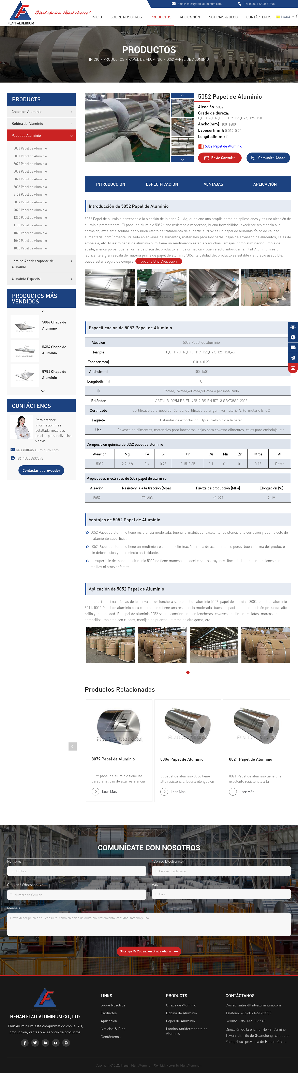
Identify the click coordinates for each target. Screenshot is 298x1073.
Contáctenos (258, 17)
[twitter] (35, 1043)
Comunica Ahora (271, 157)
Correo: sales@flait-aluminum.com (253, 1005)
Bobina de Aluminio (27, 123)
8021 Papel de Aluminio (30, 179)
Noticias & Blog (223, 17)
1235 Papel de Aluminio (30, 217)
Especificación (162, 184)
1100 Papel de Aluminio (30, 225)
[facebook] (25, 1043)
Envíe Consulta (223, 157)
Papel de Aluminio (145, 59)
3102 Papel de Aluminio (30, 194)
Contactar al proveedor (41, 470)
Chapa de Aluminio (27, 111)
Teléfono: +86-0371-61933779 (248, 1012)
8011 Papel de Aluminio (30, 156)
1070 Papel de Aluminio (30, 233)
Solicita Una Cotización (159, 261)
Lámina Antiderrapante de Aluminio (33, 263)
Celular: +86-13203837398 (246, 1020)
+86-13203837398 (29, 458)
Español (285, 16)
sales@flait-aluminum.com (204, 3)
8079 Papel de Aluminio (30, 163)
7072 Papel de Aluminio (30, 210)
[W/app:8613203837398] (293, 337)
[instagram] (66, 1043)
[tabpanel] (110, 645)
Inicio (97, 17)
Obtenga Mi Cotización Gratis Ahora (146, 951)
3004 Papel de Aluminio (30, 202)
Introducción (110, 184)
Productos (160, 17)
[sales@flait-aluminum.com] (293, 347)
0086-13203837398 (262, 3)
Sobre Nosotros (126, 17)
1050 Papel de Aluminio (30, 248)
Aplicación (190, 17)
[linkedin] (45, 1043)
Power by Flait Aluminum (184, 1065)
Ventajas (213, 184)
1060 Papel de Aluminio (30, 240)
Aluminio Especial (26, 278)
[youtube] (56, 1043)
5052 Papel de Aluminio (30, 171)
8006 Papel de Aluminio (30, 148)
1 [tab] (188, 672)
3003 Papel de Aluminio (30, 186)
